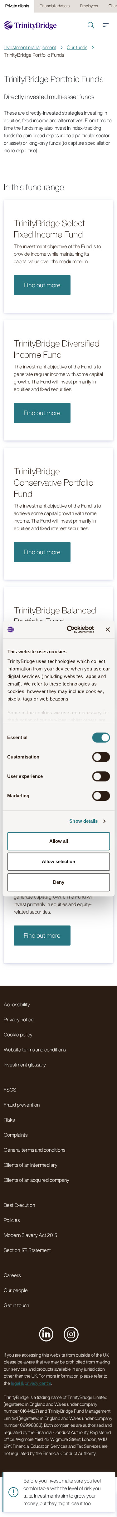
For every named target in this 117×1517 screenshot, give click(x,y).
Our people (16, 1290)
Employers (89, 6)
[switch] (101, 757)
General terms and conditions (34, 1150)
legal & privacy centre (31, 1383)
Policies (12, 1220)
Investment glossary (25, 1064)
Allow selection (58, 861)
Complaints (15, 1135)
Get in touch (16, 1305)
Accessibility (17, 1004)
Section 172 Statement (27, 1250)
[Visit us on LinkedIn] (46, 1334)
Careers (12, 1275)
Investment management (30, 47)
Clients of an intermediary (30, 1165)
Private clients (17, 6)
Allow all (58, 841)
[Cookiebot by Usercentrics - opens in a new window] (70, 629)
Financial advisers (55, 6)
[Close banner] (107, 629)
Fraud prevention (22, 1104)
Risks (9, 1119)
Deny (58, 882)
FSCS (10, 1089)
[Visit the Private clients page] (30, 25)
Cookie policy (18, 1034)
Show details (83, 821)
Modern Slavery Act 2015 (30, 1235)
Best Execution (19, 1205)
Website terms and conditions (35, 1049)
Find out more (42, 284)
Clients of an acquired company (36, 1180)
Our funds (77, 47)
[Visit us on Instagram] (71, 1334)
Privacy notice (19, 1019)
